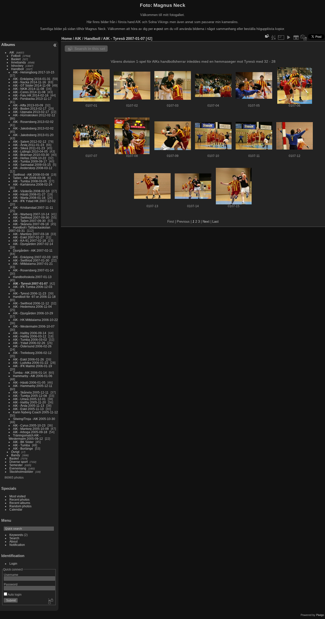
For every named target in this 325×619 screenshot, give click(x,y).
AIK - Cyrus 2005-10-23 (29, 425)
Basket (16, 59)
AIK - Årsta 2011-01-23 (28, 144)
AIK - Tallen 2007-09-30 (29, 220)
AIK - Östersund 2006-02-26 (32, 346)
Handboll (17, 69)
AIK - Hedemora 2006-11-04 (32, 306)
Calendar (15, 509)
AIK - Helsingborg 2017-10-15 (33, 72)
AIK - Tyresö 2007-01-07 (30, 283)
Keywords (16, 534)
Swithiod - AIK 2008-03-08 (31, 174)
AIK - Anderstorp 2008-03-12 (32, 168)
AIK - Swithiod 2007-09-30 (31, 217)
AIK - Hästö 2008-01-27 (29, 194)
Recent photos (19, 499)
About (13, 541)
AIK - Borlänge (23, 448)
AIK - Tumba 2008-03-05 (30, 181)
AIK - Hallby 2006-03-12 (29, 336)
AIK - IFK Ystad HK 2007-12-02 (34, 201)
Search (14, 538)
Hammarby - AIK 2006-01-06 (32, 376)
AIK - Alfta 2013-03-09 (28, 105)
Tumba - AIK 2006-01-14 (30, 372)
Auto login (14, 594)
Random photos (20, 506)
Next (206, 221)
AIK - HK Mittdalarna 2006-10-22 (35, 319)
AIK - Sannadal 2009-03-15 (32, 164)
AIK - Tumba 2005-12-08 (30, 395)
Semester (16, 465)
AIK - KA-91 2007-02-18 (29, 240)
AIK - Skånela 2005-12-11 (30, 392)
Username (11, 574)
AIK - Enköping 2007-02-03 (32, 257)
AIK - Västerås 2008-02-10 (31, 191)
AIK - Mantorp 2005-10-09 (31, 428)
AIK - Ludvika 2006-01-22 (30, 362)
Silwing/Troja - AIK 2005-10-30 (34, 418)
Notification (17, 544)
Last (215, 221)
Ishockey (17, 65)
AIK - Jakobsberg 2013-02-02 (33, 128)
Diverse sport (18, 461)
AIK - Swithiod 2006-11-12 (31, 303)
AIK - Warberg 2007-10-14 (31, 214)
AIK (11, 52)
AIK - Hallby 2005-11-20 (29, 402)
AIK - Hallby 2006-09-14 (29, 333)
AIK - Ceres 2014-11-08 (29, 92)
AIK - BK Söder (23, 442)
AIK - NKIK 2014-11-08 (28, 88)
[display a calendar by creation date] (303, 37)
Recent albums (19, 502)
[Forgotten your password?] (50, 601)
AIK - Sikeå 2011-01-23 (29, 148)
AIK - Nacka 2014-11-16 (29, 82)
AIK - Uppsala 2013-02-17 (31, 111)
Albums (8, 44)
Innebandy (18, 62)
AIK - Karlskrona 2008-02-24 (32, 184)
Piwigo (320, 614)
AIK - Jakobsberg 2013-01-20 (33, 135)
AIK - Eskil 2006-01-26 (28, 359)
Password (11, 584)
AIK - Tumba (21, 445)
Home (66, 38)
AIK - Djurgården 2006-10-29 (33, 313)
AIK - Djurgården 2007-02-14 (33, 244)
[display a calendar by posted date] (296, 37)
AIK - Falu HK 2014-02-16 (30, 95)
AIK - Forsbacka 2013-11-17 (32, 98)
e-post (158, 29)
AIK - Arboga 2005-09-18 (30, 432)
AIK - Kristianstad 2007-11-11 (33, 207)
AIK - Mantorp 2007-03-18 (31, 234)
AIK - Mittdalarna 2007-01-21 (33, 263)
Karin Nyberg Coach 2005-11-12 (35, 412)
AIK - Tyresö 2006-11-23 (29, 293)
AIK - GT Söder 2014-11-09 (31, 85)
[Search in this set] (266, 36)
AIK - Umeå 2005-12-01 (29, 399)
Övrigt (15, 451)
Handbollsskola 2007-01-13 (32, 277)
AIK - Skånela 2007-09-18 (31, 224)
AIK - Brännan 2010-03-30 (31, 154)
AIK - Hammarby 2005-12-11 (32, 385)
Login (13, 563)
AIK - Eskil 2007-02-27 (28, 237)
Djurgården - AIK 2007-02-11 (33, 250)
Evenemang (17, 468)
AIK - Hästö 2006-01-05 (29, 382)
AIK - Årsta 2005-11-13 (28, 405)
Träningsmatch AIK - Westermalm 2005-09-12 (26, 437)
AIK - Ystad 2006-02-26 (29, 343)
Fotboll (16, 55)
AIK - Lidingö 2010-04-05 (30, 151)
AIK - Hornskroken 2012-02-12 (34, 115)
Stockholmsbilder (21, 471)
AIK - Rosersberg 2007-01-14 (33, 270)
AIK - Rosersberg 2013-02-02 (33, 121)
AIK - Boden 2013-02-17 (29, 108)
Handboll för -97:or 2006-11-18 (34, 296)
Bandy (15, 455)
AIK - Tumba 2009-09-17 (30, 161)
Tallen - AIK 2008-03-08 (29, 178)
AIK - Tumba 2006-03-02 (30, 339)
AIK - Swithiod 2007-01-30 (31, 260)
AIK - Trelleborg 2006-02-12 (32, 352)
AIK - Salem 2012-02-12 (29, 141)
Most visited (17, 496)
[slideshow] (288, 37)
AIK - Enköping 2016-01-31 (32, 78)
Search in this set (89, 48)
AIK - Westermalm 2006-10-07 (34, 326)
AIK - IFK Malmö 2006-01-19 (32, 366)
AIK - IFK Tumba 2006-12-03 (32, 286)
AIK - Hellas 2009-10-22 (29, 158)
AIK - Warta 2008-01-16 (29, 197)
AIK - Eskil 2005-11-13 (28, 409)
